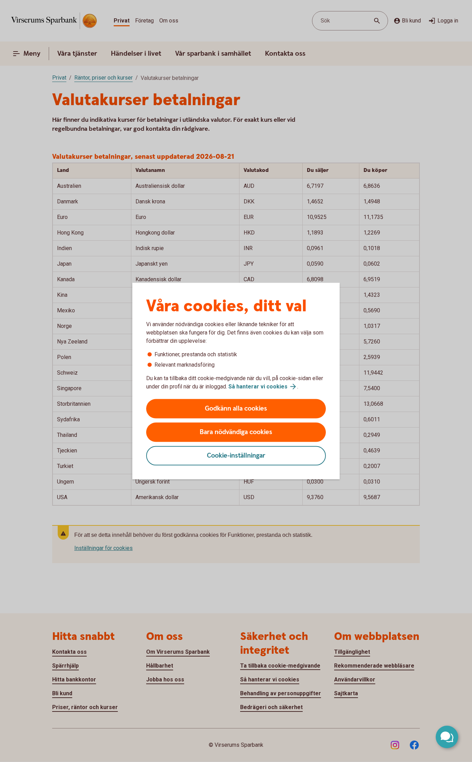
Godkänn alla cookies (236, 408)
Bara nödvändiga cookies (236, 432)
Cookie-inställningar (236, 455)
